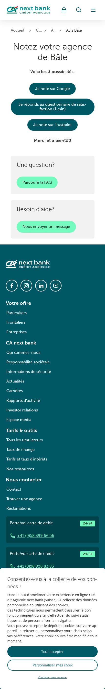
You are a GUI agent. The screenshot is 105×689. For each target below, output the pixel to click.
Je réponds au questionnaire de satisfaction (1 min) (52, 106)
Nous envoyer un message (46, 226)
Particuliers (16, 313)
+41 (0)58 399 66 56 (35, 536)
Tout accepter (52, 651)
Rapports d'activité (23, 400)
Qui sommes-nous (23, 352)
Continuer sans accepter (52, 677)
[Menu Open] (93, 10)
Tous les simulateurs (24, 440)
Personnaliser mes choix (53, 665)
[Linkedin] (41, 286)
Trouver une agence (24, 499)
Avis (54, 30)
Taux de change (20, 449)
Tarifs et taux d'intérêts (26, 459)
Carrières (14, 391)
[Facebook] (12, 286)
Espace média (18, 420)
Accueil (17, 30)
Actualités (15, 381)
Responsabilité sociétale (28, 362)
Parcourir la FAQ (37, 182)
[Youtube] (56, 286)
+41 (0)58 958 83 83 (35, 566)
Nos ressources (20, 469)
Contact (13, 489)
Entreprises (16, 332)
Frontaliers (15, 322)
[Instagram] (26, 286)
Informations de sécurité (28, 372)
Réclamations (18, 508)
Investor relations (22, 410)
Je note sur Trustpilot (52, 125)
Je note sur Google (52, 89)
